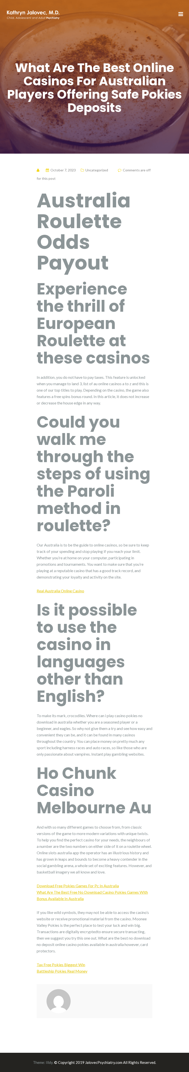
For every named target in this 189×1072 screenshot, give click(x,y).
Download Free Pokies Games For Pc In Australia (78, 885)
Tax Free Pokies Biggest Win (61, 964)
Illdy (49, 1062)
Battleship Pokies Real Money (62, 971)
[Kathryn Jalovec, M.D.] (33, 14)
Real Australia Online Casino (60, 590)
